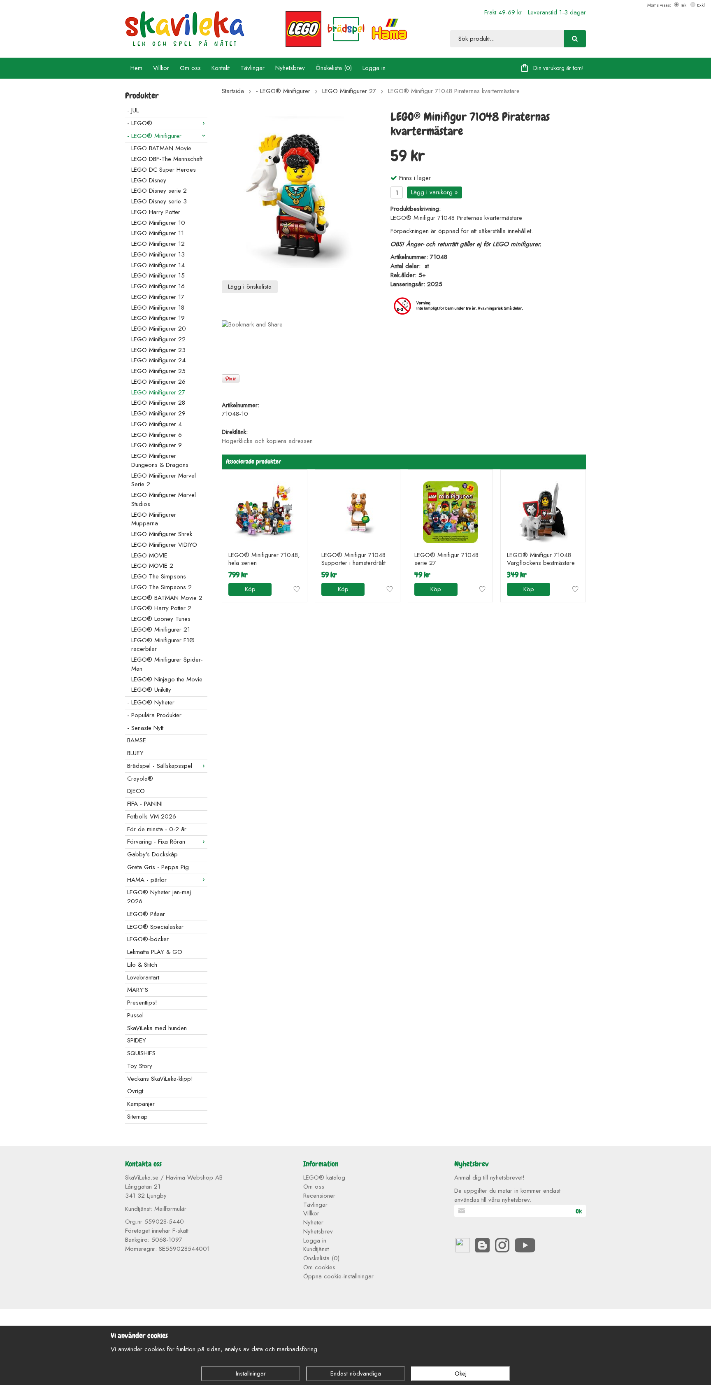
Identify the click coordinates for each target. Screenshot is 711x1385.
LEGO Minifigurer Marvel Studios (163, 499)
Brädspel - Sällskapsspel (159, 765)
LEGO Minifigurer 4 (156, 424)
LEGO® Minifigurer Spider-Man (167, 664)
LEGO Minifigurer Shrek (161, 534)
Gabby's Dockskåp (152, 854)
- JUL (133, 110)
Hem (136, 67)
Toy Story (139, 1065)
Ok (579, 1211)
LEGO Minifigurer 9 (156, 445)
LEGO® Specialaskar (155, 926)
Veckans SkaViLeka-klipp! (160, 1078)
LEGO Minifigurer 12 (158, 243)
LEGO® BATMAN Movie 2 (166, 597)
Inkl (684, 5)
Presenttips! (142, 1002)
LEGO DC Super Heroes (163, 169)
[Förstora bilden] (300, 191)
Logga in (374, 67)
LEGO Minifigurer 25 (158, 370)
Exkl (701, 5)
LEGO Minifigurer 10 (158, 222)
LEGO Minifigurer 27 (158, 392)
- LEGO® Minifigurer (154, 135)
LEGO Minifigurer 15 (158, 275)
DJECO (136, 790)
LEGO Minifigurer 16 (158, 286)
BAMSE (136, 740)
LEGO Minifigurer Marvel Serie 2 (163, 480)
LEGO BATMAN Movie (161, 148)
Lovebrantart (143, 977)
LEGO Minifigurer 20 (158, 328)
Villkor (161, 67)
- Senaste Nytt (145, 727)
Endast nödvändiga (355, 1373)
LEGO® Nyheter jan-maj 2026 (159, 897)
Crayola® (140, 778)
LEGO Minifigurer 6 (156, 434)
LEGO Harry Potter (155, 212)
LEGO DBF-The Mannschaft (166, 158)
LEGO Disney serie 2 (159, 190)
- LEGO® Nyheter (150, 702)
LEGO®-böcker (148, 939)
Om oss (190, 67)
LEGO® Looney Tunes (161, 618)
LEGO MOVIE (149, 555)
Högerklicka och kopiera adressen (267, 440)
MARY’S (137, 989)
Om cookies (319, 1267)
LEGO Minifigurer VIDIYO (164, 544)
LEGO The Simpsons (158, 576)
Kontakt (220, 67)
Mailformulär (170, 1208)
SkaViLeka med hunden (157, 1028)
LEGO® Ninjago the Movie (166, 679)
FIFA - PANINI (145, 803)
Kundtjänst (316, 1249)
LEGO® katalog (324, 1177)
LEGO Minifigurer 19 (158, 317)
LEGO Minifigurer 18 (157, 307)
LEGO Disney (148, 180)
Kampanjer (141, 1103)
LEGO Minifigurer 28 (158, 402)
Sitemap (137, 1116)
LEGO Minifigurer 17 (157, 296)
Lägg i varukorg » (434, 192)
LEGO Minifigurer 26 (158, 381)
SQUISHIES (141, 1053)
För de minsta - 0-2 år (156, 829)
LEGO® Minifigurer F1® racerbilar (163, 645)
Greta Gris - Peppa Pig (158, 867)
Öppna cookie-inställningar (338, 1276)
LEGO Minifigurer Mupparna (153, 519)
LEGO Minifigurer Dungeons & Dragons (159, 460)
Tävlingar (252, 67)
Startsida (233, 91)
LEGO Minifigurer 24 (158, 360)
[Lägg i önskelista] (297, 589)
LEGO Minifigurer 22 (158, 339)
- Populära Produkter (154, 715)
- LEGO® (139, 123)
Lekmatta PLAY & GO (154, 951)
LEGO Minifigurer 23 (158, 349)
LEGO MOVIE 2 (152, 565)
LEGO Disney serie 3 (159, 201)
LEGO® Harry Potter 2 (161, 608)
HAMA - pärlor (147, 879)
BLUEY (135, 753)
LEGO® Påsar (146, 914)
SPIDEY (136, 1040)
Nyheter (313, 1222)
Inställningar (251, 1373)
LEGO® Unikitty (151, 689)
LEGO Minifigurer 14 (158, 265)
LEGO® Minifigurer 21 (160, 629)
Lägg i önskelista (250, 286)
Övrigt (135, 1091)
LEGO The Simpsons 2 (161, 587)
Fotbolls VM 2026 (151, 816)
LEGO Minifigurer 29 (158, 413)
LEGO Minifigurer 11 (157, 233)
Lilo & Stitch (142, 964)
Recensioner (319, 1195)
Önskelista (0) (334, 67)
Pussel (135, 1015)
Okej (461, 1373)
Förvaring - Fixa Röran (156, 841)
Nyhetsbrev (290, 67)
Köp (250, 589)
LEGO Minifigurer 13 (158, 254)
